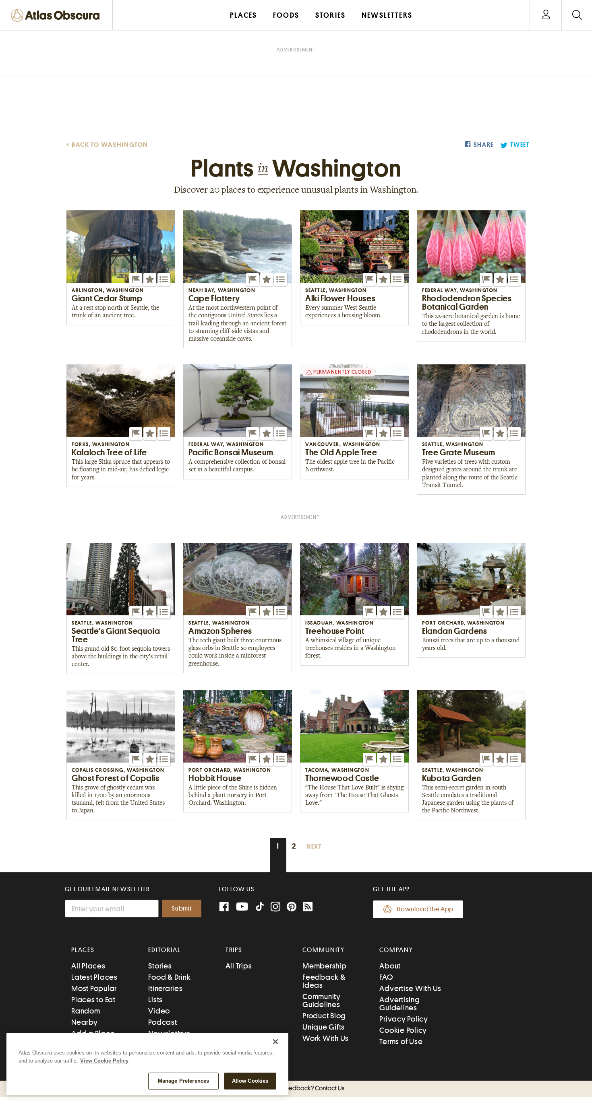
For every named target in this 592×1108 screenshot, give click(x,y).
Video (159, 1011)
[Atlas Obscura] (57, 16)
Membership (324, 966)
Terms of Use (400, 1041)
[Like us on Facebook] (224, 907)
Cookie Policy (403, 1030)
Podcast (162, 1022)
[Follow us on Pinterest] (291, 907)
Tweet (520, 145)
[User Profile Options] (545, 15)
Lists (155, 999)
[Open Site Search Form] (577, 15)
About (390, 966)
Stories (160, 966)
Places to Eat (93, 999)
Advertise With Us (410, 988)
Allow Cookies (250, 1081)
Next (314, 847)
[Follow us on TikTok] (259, 908)
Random (85, 1011)
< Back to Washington (107, 145)
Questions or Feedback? (296, 1088)
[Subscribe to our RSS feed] (308, 907)
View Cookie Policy (104, 1061)
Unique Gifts (323, 1027)
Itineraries (165, 988)
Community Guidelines (321, 1000)
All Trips (239, 966)
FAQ (386, 977)
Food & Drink (169, 977)
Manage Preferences (183, 1081)
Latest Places (94, 977)
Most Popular (94, 988)
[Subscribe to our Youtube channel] (242, 907)
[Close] (275, 1041)
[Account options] (546, 15)
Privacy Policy (403, 1019)
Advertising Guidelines (399, 1003)
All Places (88, 966)
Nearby (84, 1022)
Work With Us (325, 1038)
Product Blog (324, 1016)
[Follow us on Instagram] (275, 907)
